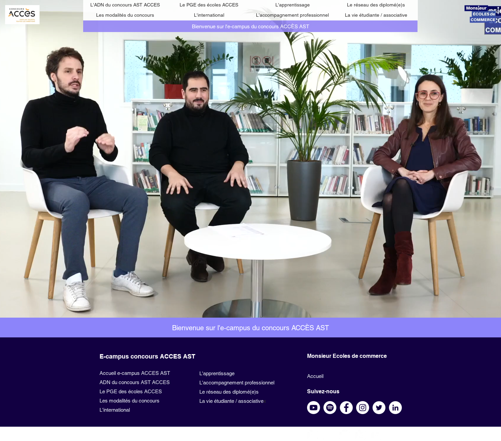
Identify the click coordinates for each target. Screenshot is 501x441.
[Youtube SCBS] (313, 407)
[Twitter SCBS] (379, 407)
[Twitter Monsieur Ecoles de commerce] (344, 434)
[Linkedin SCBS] (395, 407)
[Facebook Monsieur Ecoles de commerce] (312, 434)
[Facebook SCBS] (346, 407)
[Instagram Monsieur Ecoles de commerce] (328, 434)
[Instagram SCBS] (362, 407)
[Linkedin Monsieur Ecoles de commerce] (376, 434)
